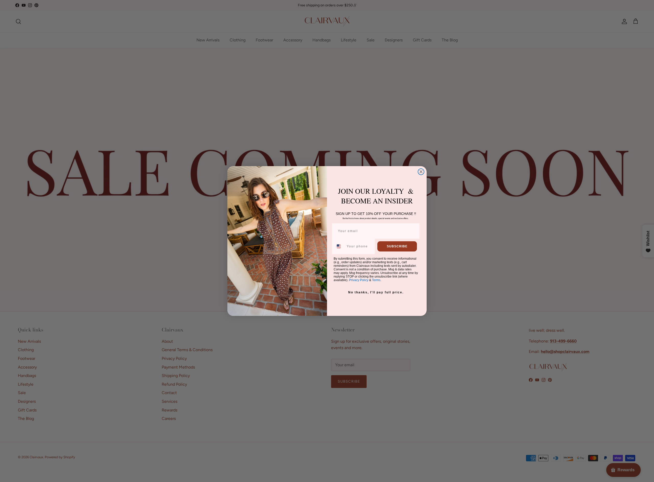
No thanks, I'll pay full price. (376, 292)
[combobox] (339, 246)
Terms (376, 280)
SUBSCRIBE (397, 246)
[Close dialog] (421, 172)
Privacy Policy (358, 280)
